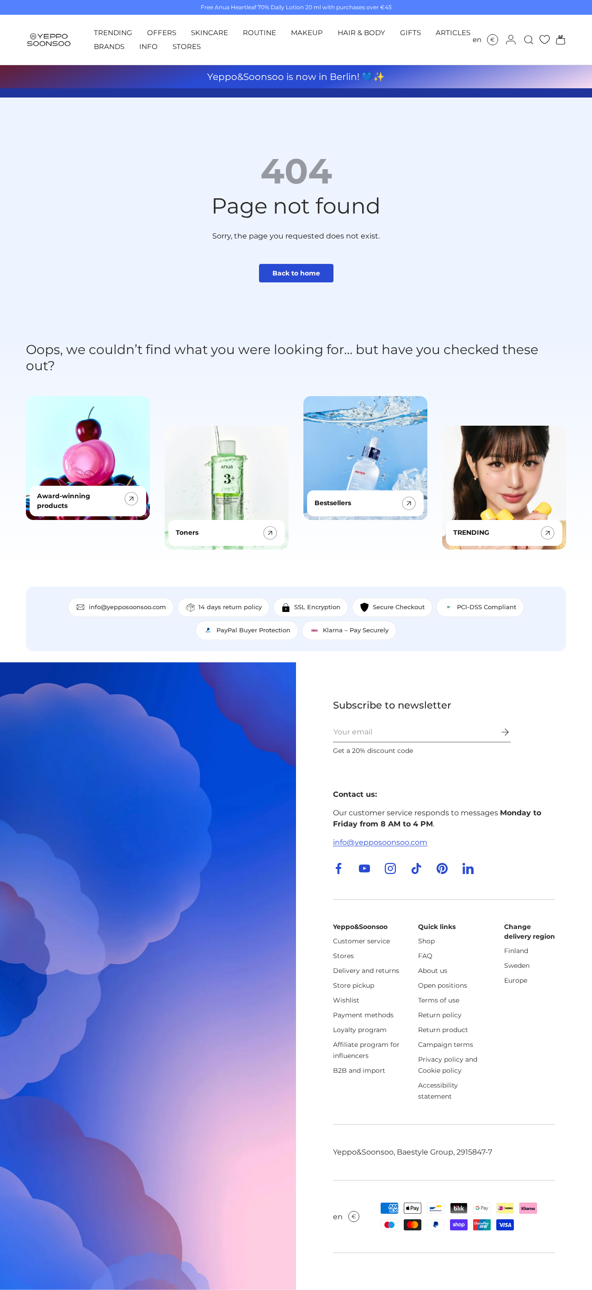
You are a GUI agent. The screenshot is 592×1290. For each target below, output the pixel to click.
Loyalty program (360, 1030)
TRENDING (113, 32)
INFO (148, 46)
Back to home (296, 273)
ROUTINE (259, 32)
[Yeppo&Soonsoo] (148, 976)
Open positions (442, 985)
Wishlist (346, 1000)
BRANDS (109, 46)
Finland (516, 951)
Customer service (361, 941)
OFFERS (161, 32)
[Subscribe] (499, 732)
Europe (515, 980)
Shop (426, 941)
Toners (187, 532)
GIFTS (410, 32)
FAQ (425, 956)
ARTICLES (453, 32)
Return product (443, 1030)
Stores (343, 956)
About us (432, 970)
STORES (187, 46)
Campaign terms (445, 1044)
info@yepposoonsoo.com (380, 842)
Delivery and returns (366, 970)
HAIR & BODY (361, 32)
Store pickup (353, 985)
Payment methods (363, 1015)
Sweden (517, 965)
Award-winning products (63, 501)
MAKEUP (307, 32)
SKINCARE (209, 32)
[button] (557, 40)
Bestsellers (332, 503)
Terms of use (438, 1000)
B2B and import (359, 1070)
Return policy (440, 1015)
